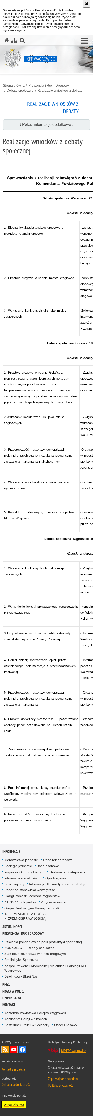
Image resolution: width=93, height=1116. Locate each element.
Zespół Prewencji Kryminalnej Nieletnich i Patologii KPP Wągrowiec (45, 968)
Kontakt (9, 1004)
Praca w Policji (14, 991)
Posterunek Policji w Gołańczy (26, 1025)
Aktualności (12, 926)
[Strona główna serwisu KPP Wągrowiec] (6, 40)
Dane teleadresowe (57, 860)
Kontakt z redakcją (13, 1069)
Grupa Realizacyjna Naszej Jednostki (32, 908)
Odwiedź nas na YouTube (14, 1049)
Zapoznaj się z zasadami (63, 1078)
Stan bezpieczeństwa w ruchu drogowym (35, 954)
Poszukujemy (14, 884)
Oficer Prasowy (65, 1025)
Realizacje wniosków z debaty (59, 90)
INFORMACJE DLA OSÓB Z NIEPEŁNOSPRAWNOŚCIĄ (25, 916)
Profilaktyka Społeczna (21, 960)
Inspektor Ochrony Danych (24, 872)
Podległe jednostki (18, 866)
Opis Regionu (55, 878)
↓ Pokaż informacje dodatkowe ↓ (46, 125)
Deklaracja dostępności (16, 1084)
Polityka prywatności (61, 1085)
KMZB (6, 984)
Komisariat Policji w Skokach (25, 1019)
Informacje (11, 851)
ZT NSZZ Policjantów (20, 902)
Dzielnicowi (11, 997)
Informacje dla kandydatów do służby (57, 884)
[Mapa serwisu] (14, 40)
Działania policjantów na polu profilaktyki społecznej (43, 942)
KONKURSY (13, 948)
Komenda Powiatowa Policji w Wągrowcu (35, 1013)
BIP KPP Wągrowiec (73, 1050)
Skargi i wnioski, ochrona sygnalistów (32, 896)
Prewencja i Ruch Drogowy (48, 85)
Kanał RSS (5, 1049)
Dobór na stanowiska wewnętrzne (29, 890)
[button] (84, 41)
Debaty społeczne (20, 90)
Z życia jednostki (53, 902)
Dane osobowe (47, 866)
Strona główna (14, 85)
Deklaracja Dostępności (67, 872)
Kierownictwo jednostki (21, 860)
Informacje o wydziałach (22, 878)
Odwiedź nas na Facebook (22, 1049)
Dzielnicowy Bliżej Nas (21, 976)
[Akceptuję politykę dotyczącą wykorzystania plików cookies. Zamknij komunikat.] (86, 4)
